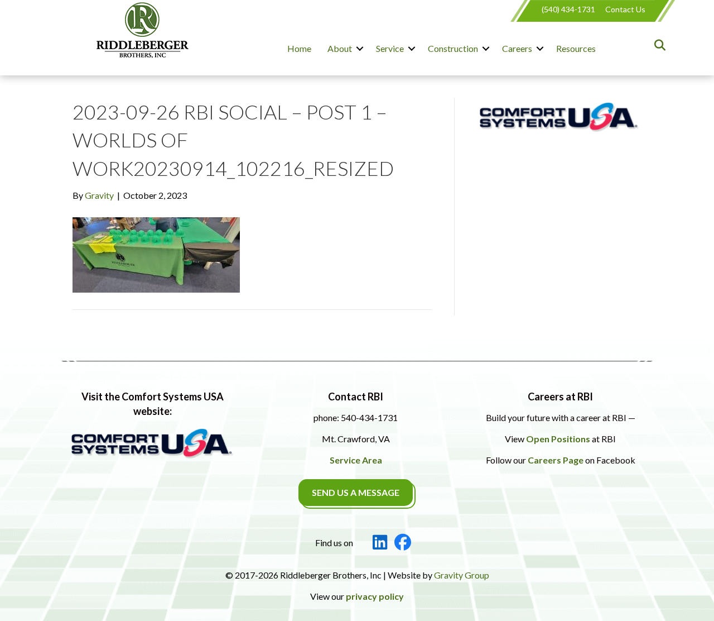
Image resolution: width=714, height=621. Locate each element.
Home (299, 48)
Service (390, 48)
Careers (517, 48)
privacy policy (375, 596)
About (339, 48)
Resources (576, 48)
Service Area (356, 460)
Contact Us (625, 9)
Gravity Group (461, 575)
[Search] (657, 45)
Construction (453, 48)
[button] (360, 48)
